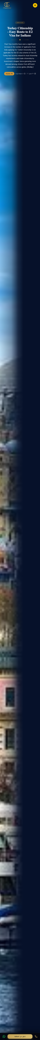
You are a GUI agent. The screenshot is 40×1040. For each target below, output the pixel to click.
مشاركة (8, 73)
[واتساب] (4, 1036)
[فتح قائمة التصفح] (35, 5)
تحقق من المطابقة (20, 1036)
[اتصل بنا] (36, 1036)
